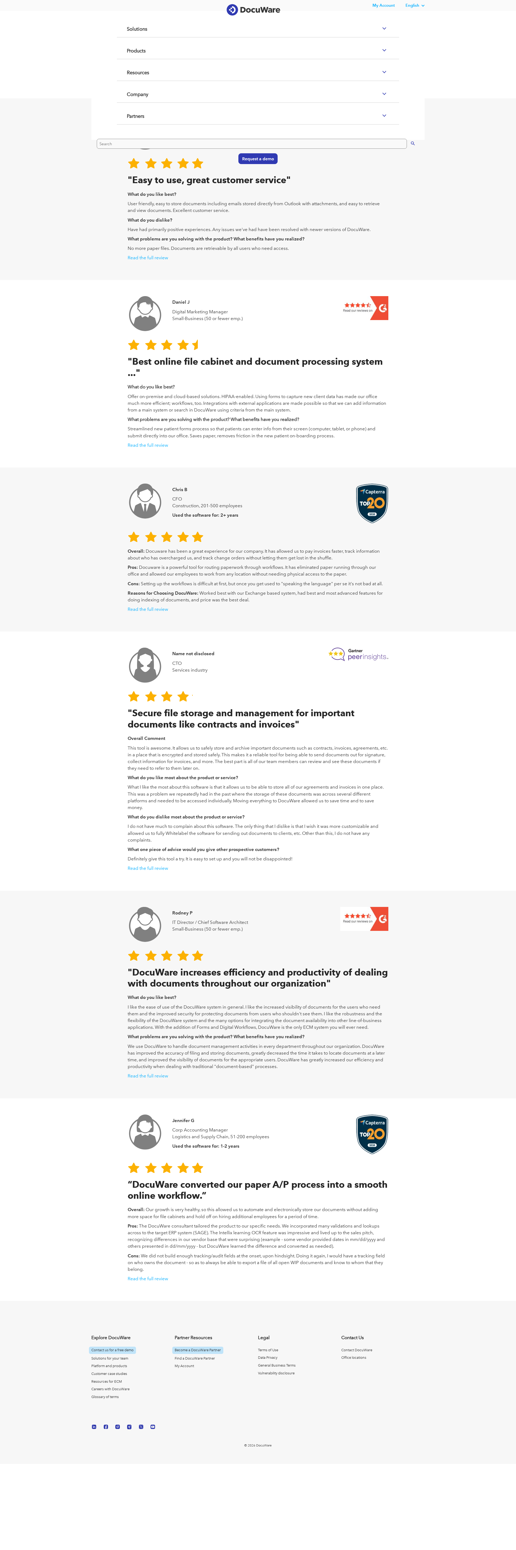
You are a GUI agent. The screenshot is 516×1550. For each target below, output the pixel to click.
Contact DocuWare (356, 1350)
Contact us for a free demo (112, 1350)
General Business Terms (277, 1365)
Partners (129, 137)
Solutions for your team (109, 1358)
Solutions (130, 50)
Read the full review (148, 257)
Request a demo (255, 179)
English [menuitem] (412, 5)
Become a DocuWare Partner (198, 1350)
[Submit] (407, 164)
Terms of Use (268, 1350)
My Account (184, 1366)
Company (131, 116)
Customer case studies (109, 1374)
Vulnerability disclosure (276, 1373)
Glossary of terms (105, 1397)
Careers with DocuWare (110, 1389)
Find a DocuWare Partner (195, 1358)
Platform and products (109, 1366)
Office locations (353, 1358)
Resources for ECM (106, 1381)
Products (130, 72)
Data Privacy (267, 1358)
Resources (131, 94)
